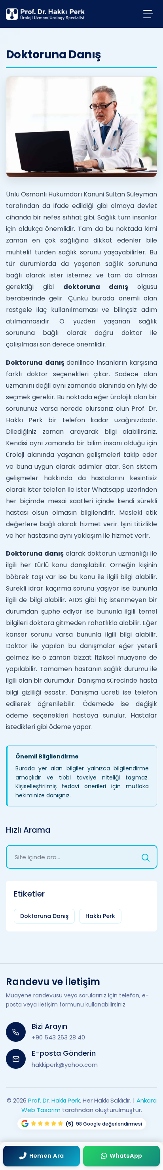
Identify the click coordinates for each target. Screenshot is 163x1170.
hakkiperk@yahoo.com (65, 1064)
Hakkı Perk (100, 916)
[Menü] (148, 14)
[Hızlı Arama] (145, 856)
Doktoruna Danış (44, 916)
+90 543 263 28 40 (58, 1037)
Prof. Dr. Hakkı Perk (54, 1100)
